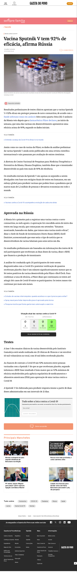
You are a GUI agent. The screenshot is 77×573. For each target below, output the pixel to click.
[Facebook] (51, 522)
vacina (8, 506)
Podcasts (39, 556)
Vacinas (32, 506)
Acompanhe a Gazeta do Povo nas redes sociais (26, 522)
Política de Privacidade (7, 551)
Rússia (55, 501)
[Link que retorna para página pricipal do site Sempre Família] (14, 21)
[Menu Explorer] (5, 3)
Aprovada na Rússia (19, 213)
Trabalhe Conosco (53, 551)
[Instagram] (60, 522)
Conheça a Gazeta (9, 540)
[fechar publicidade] (75, 563)
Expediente (7, 543)
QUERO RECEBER (29, 414)
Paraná (17, 540)
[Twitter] (55, 522)
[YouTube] (69, 522)
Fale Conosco (52, 543)
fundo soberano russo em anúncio (20, 117)
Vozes (27, 536)
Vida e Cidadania (19, 555)
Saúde (7, 27)
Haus (38, 540)
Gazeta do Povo (41, 547)
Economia (17, 547)
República (17, 536)
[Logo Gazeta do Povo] (66, 547)
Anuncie (50, 547)
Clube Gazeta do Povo (41, 551)
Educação (17, 558)
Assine (50, 540)
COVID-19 (34, 501)
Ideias (16, 562)
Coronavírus (22, 501)
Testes (8, 342)
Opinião (28, 540)
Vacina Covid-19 (20, 506)
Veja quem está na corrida (38, 334)
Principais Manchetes (17, 438)
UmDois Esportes (20, 551)
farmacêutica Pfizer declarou (43, 120)
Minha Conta (51, 536)
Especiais (39, 563)
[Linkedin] (64, 522)
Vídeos (39, 560)
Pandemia (45, 501)
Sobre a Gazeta (8, 536)
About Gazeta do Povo (8, 560)
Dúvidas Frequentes (51, 555)
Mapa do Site (7, 547)
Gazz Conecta (41, 543)
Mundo (17, 543)
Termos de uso (8, 556)
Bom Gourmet (41, 536)
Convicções (29, 543)
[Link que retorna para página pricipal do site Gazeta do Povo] (38, 3)
